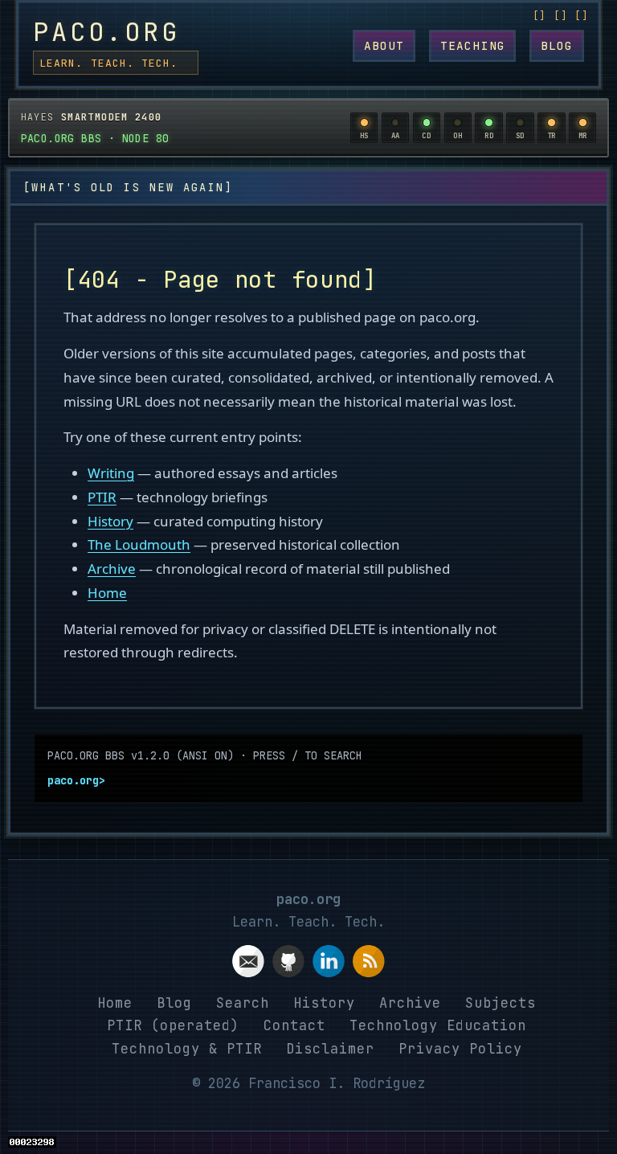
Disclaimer (330, 1049)
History (110, 521)
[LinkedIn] (329, 964)
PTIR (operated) (173, 1025)
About (384, 45)
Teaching (472, 45)
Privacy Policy (460, 1049)
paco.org (106, 31)
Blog (557, 45)
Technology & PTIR (187, 1049)
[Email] (248, 964)
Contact (294, 1025)
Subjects (500, 1003)
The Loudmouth (139, 544)
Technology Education (437, 1025)
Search (242, 1003)
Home (107, 592)
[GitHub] (288, 964)
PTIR (102, 497)
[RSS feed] (369, 964)
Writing (111, 473)
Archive (112, 568)
